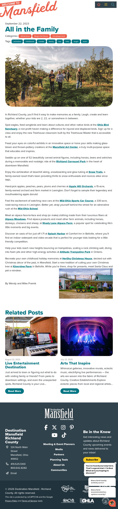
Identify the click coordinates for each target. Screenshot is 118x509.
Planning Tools (59, 460)
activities (17, 41)
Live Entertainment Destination (22, 365)
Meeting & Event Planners (59, 444)
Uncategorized (59, 36)
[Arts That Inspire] (86, 336)
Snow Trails (96, 172)
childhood (30, 41)
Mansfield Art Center (65, 147)
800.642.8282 (19, 468)
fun (59, 41)
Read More (16, 391)
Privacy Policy (11, 500)
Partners (59, 454)
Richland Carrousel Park (71, 161)
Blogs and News (41, 36)
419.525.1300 (18, 464)
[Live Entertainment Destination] (31, 336)
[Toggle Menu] (105, 4)
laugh (76, 41)
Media (59, 449)
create (41, 41)
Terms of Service (29, 500)
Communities (59, 470)
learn (85, 41)
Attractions (25, 36)
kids (67, 41)
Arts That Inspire (75, 363)
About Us (59, 465)
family (51, 41)
